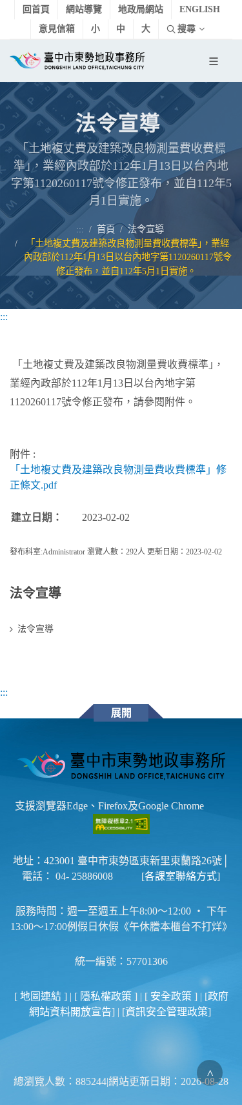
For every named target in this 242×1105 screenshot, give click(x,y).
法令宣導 (147, 229)
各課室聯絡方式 (181, 876)
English (199, 9)
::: (80, 229)
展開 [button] (121, 712)
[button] (216, 61)
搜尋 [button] (186, 29)
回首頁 (36, 9)
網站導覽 (84, 9)
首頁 (106, 229)
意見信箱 (57, 29)
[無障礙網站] (121, 822)
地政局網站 (140, 9)
